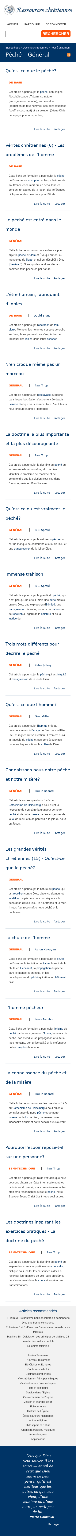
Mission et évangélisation (38, 1401)
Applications (38, 1439)
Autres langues (38, 1434)
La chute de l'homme (27, 937)
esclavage (44, 394)
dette (53, 599)
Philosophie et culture (38, 1425)
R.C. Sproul (42, 530)
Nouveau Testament (38, 1359)
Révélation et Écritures (38, 1364)
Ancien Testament (38, 1355)
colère (45, 744)
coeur (41, 1280)
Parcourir (32, 24)
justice (13, 618)
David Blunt (42, 315)
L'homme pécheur (24, 1007)
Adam (32, 255)
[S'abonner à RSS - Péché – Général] (69, 54)
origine (59, 1028)
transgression (22, 548)
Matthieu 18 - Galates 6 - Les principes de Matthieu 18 (38, 1336)
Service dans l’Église (38, 1392)
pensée (51, 338)
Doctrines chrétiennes (35, 47)
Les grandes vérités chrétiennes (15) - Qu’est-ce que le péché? (35, 858)
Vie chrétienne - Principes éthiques (38, 1378)
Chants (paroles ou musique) (38, 1429)
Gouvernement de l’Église (38, 1397)
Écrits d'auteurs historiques (38, 1415)
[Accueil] (38, 10)
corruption (34, 180)
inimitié (50, 604)
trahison (56, 609)
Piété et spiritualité (38, 1387)
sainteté (46, 613)
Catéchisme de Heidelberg (25, 805)
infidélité (14, 898)
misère (35, 814)
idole (28, 338)
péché (44, 91)
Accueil (13, 24)
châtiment (60, 977)
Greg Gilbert (43, 716)
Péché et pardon (60, 47)
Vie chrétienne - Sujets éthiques (38, 1383)
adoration (43, 324)
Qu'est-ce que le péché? (30, 70)
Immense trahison (24, 574)
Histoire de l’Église (38, 1411)
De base (15, 82)
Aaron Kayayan (45, 949)
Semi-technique (22, 1168)
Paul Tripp (41, 385)
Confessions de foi (38, 1369)
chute (60, 958)
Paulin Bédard (44, 791)
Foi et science (38, 1406)
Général (16, 241)
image (36, 730)
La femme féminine (38, 1345)
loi (13, 819)
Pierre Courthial (42, 1516)
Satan (29, 259)
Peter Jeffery (43, 665)
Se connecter (56, 24)
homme (42, 725)
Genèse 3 (15, 264)
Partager (59, 129)
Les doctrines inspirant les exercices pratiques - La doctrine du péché (33, 1231)
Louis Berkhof (44, 1019)
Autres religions (38, 1420)
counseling (57, 1266)
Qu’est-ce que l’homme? (31, 704)
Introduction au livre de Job (38, 1341)
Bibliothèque (12, 47)
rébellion (17, 613)
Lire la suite (42, 129)
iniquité (61, 674)
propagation (44, 968)
